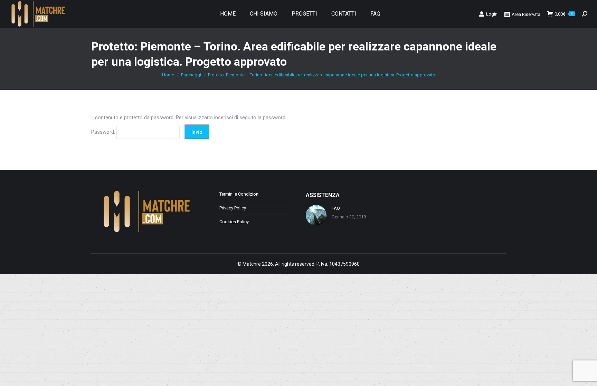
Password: (103, 132)
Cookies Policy (234, 221)
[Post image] (316, 215)
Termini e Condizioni (239, 194)
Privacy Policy (232, 207)
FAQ (336, 208)
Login (492, 14)
